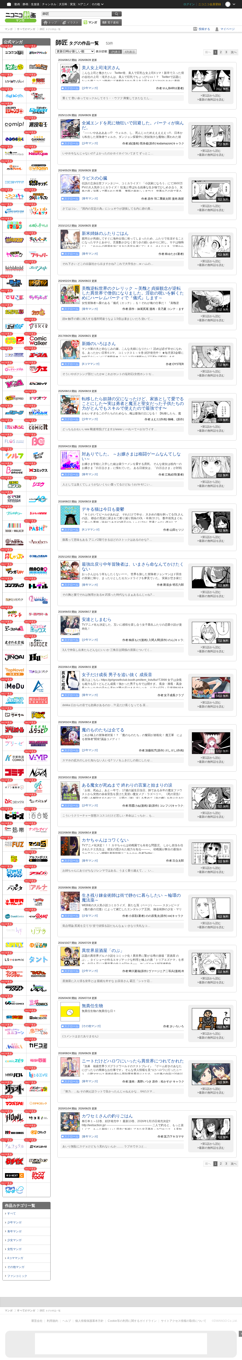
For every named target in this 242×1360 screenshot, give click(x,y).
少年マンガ (14, 1222)
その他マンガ (15, 1267)
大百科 (63, 4)
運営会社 (37, 1320)
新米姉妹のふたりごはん (105, 233)
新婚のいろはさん (99, 343)
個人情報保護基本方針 (89, 1320)
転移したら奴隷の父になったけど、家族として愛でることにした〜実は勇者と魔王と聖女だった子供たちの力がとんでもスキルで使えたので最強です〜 (133, 403)
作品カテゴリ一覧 (20, 1206)
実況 (73, 4)
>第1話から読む (211, 95)
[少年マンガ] (90, 88)
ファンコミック (17, 1276)
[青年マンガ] (90, 198)
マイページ (227, 29)
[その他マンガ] (91, 1026)
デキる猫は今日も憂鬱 (103, 509)
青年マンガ (14, 1231)
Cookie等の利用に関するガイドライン (132, 1320)
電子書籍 (113, 22)
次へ (234, 52)
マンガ (92, 22)
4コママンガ (15, 1258)
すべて (11, 1213)
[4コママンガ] (90, 364)
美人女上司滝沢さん (101, 67)
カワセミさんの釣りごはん (107, 1116)
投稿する (204, 29)
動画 (17, 4)
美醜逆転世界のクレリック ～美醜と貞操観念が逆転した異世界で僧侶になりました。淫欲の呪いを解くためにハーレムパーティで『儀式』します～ (133, 293)
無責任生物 (92, 1005)
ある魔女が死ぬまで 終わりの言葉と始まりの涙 (127, 785)
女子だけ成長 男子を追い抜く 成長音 (117, 674)
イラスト (72, 22)
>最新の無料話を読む (211, 99)
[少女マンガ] (90, 915)
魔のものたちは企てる (103, 730)
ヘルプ (66, 1320)
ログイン (189, 4)
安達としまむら (97, 619)
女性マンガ (14, 1249)
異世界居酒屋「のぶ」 (103, 950)
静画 (25, 4)
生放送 (35, 4)
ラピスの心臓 (94, 178)
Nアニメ (83, 4)
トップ (52, 22)
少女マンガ (14, 1240)
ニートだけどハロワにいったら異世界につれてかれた (133, 1061)
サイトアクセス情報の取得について (183, 1320)
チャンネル (49, 4)
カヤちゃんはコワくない (105, 840)
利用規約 (52, 1320)
